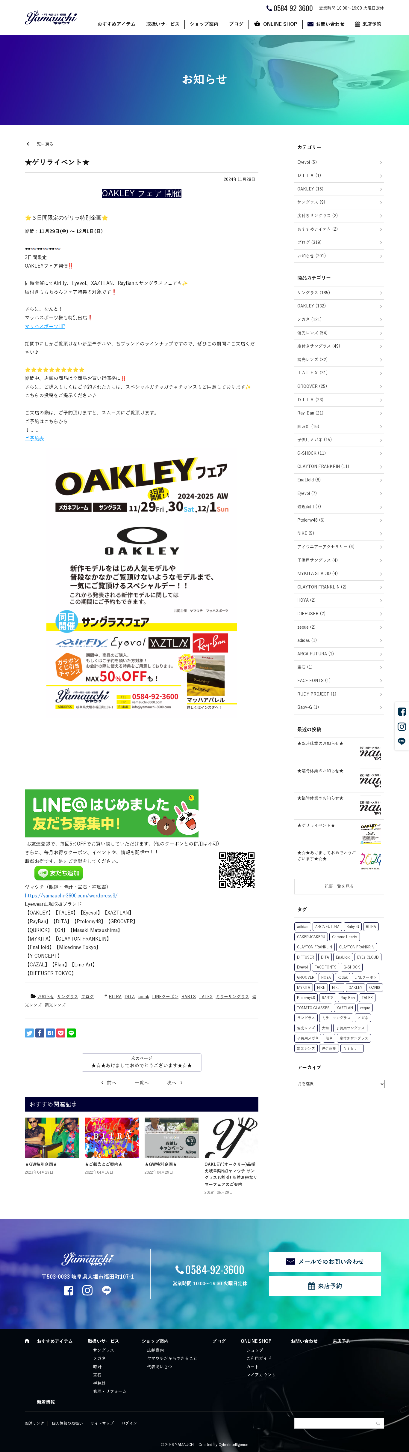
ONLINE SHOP (280, 24)
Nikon (337, 988)
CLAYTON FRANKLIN (314, 947)
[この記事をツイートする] (29, 1032)
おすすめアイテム (116, 24)
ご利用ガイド (259, 1358)
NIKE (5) (305, 533)
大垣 (325, 1028)
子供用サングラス (350, 1028)
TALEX (206, 997)
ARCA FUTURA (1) (315, 654)
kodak (143, 997)
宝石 (97, 1375)
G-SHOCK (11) (311, 453)
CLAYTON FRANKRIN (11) (323, 466)
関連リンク (34, 1423)
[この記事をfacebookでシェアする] (39, 1032)
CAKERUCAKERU (311, 937)
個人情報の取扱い (67, 1423)
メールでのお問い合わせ (331, 1262)
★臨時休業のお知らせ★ (320, 743)
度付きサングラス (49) (318, 346)
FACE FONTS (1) (314, 680)
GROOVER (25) (312, 386)
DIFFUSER (305, 957)
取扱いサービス (163, 24)
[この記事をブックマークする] (50, 1032)
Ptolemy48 (306, 998)
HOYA (326, 977)
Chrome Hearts (344, 937)
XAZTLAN (345, 1008)
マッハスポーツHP (45, 326)
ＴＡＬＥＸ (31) (312, 373)
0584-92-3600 (214, 1269)
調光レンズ (55, 1005)
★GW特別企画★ (41, 1164)
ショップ (254, 1350)
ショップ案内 (204, 24)
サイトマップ (102, 1423)
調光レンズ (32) (312, 360)
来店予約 (371, 24)
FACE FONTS (326, 967)
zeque (365, 1008)
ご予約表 (34, 439)
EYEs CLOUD (368, 957)
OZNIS (374, 988)
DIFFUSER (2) (311, 614)
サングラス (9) (311, 202)
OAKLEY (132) (311, 306)
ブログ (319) (309, 242)
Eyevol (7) (307, 493)
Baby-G (352, 927)
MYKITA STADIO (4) (317, 573)
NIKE (321, 988)
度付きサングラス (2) (317, 216)
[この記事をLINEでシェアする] (71, 1032)
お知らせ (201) (311, 256)
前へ (111, 1083)
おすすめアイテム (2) (317, 229)
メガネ (363, 1018)
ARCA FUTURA (327, 927)
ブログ (236, 24)
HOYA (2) (306, 600)
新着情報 (46, 1402)
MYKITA (303, 988)
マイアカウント (261, 1375)
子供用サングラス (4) (317, 560)
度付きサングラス (354, 1038)
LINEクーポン (165, 997)
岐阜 (329, 1038)
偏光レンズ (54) (312, 333)
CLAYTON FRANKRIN (356, 947)
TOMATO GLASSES (313, 1008)
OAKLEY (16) (310, 189)
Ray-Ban (347, 998)
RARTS (188, 997)
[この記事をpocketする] (60, 1032)
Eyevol (302, 967)
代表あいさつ (159, 1367)
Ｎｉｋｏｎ (352, 1048)
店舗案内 (155, 1350)
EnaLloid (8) (309, 480)
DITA (130, 997)
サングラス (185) (313, 293)
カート (252, 1367)
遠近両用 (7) (309, 506)
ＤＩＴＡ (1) (309, 175)
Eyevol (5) (307, 162)
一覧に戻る (43, 144)
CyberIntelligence (233, 1445)
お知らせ (45, 997)
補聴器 (99, 1383)
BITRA (115, 997)
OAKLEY (355, 988)
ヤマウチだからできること (172, 1358)
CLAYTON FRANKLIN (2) (322, 587)
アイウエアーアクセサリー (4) (326, 547)
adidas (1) (307, 640)
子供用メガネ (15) (314, 440)
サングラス (67, 997)
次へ (171, 1083)
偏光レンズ (306, 1028)
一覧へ (141, 1083)
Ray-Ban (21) (310, 413)
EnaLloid (343, 957)
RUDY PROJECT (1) (317, 694)
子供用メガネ (308, 1038)
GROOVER (305, 977)
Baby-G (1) (308, 707)
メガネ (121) (309, 319)
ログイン (129, 1423)
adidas (302, 927)
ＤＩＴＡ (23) (310, 400)
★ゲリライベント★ (316, 825)
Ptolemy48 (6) (311, 520)
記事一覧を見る (339, 886)
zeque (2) (306, 627)
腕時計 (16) (308, 426)
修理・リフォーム (110, 1391)
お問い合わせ (330, 24)
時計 (97, 1367)
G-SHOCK (351, 967)
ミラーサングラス (232, 997)
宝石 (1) (305, 667)
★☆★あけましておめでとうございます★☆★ (141, 1065)
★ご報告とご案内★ (103, 1164)
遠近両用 (329, 1048)
